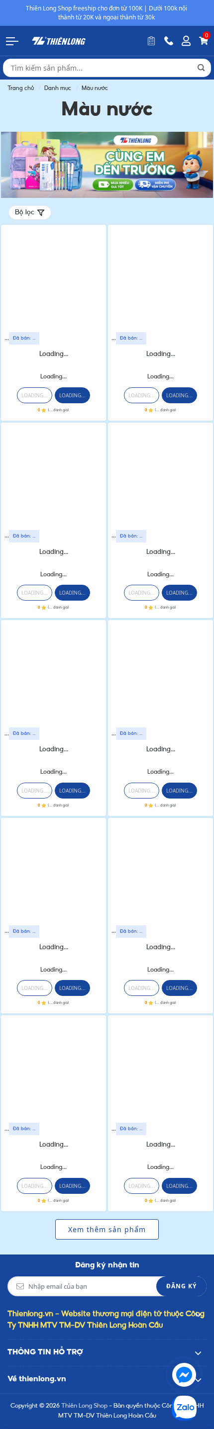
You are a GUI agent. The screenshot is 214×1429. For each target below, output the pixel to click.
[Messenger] (184, 1375)
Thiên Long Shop (84, 1406)
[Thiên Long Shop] (58, 40)
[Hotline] (169, 41)
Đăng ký (181, 1286)
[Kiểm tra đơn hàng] (151, 41)
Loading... (53, 354)
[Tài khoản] (186, 41)
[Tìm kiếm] (201, 68)
